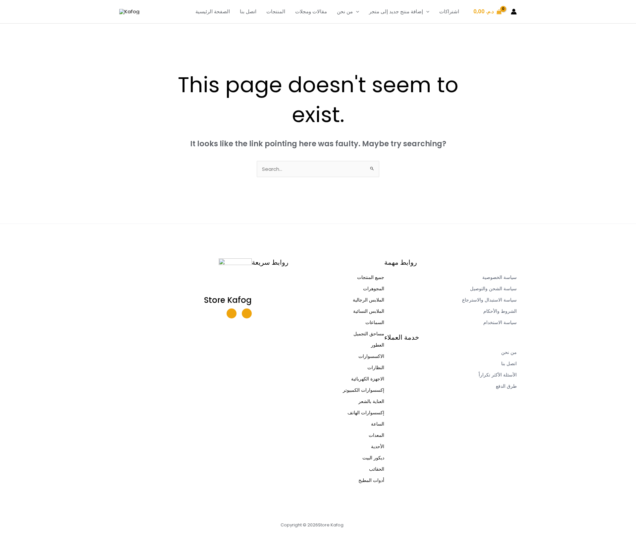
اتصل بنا (248, 11)
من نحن (345, 11)
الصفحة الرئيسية (212, 11)
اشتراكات (449, 11)
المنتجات (275, 11)
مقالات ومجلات (311, 11)
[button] (356, 11)
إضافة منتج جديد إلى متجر (396, 11)
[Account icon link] (514, 12)
